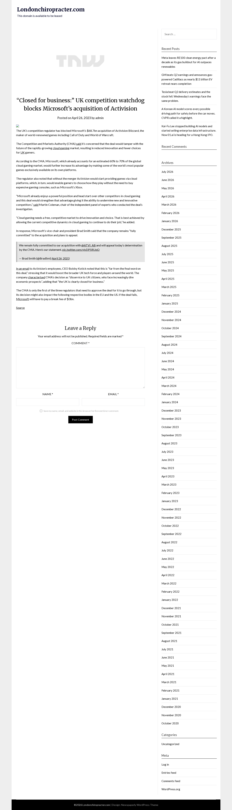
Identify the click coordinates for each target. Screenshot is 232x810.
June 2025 (167, 262)
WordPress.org (170, 789)
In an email (22, 268)
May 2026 (167, 188)
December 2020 (171, 706)
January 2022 (169, 599)
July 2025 (167, 254)
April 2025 (167, 278)
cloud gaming (61, 148)
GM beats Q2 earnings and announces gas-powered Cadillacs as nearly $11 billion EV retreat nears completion (187, 79)
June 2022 (167, 558)
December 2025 (171, 229)
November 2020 (171, 715)
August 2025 (169, 245)
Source (20, 307)
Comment (81, 343)
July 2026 (167, 171)
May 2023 (167, 468)
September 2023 (171, 435)
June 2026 (167, 179)
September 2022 (171, 533)
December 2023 (171, 410)
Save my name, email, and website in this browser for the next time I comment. (81, 411)
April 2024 (167, 377)
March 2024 (168, 385)
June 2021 (167, 657)
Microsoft (22, 299)
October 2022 (170, 525)
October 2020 (170, 723)
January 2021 (169, 698)
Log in (165, 764)
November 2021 (171, 616)
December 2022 (171, 509)
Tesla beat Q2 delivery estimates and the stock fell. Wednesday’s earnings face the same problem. (186, 96)
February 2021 (170, 690)
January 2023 (169, 501)
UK (22, 152)
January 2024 (169, 402)
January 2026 (169, 221)
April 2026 (167, 196)
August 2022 (169, 542)
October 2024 (170, 328)
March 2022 (168, 583)
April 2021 (167, 674)
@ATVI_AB (88, 245)
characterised (36, 277)
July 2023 (167, 451)
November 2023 (171, 418)
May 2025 (167, 270)
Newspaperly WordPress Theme (139, 804)
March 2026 (168, 204)
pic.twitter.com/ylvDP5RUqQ (81, 249)
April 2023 (167, 476)
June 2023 (167, 459)
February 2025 (170, 295)
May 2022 (167, 566)
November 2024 (171, 320)
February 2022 (170, 591)
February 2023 (170, 492)
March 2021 (168, 682)
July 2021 (167, 649)
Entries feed (168, 772)
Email (113, 394)
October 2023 (170, 427)
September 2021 (171, 632)
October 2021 (170, 624)
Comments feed (170, 781)
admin (99, 118)
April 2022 (167, 575)
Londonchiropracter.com (51, 9)
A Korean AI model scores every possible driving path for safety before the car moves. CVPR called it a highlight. (188, 113)
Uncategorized (170, 744)
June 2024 (167, 361)
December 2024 (171, 311)
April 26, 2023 (60, 258)
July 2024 (167, 352)
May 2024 (167, 369)
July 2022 (167, 550)
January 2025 (169, 303)
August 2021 (169, 641)
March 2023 (168, 484)
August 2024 (169, 344)
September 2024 (171, 336)
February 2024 (170, 394)
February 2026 (170, 212)
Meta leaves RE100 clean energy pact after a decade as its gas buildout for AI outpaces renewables (188, 62)
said (78, 143)
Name (47, 394)
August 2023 (169, 443)
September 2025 (171, 237)
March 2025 (168, 287)
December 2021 (171, 608)
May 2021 (167, 665)
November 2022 (171, 517)
